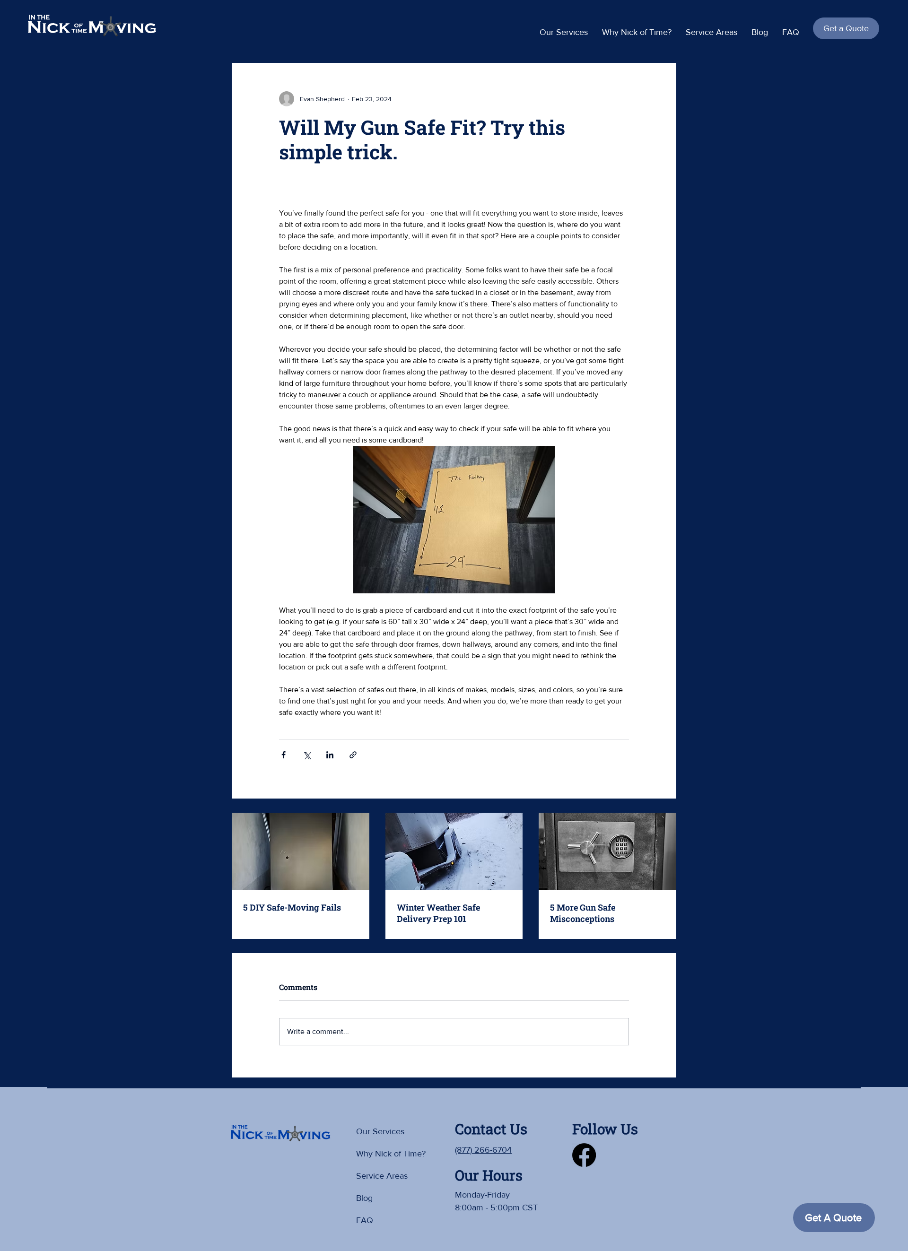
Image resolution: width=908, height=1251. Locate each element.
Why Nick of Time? (389, 1153)
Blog (364, 1198)
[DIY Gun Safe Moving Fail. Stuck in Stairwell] (300, 851)
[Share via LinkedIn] (329, 754)
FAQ (364, 1220)
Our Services (380, 1131)
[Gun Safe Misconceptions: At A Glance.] (607, 851)
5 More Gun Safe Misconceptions (582, 913)
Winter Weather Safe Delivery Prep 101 (438, 913)
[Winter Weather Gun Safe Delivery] (454, 851)
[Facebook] (584, 1155)
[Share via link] (353, 754)
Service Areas (382, 1176)
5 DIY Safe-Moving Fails (292, 907)
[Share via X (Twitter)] (306, 754)
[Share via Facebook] (283, 754)
